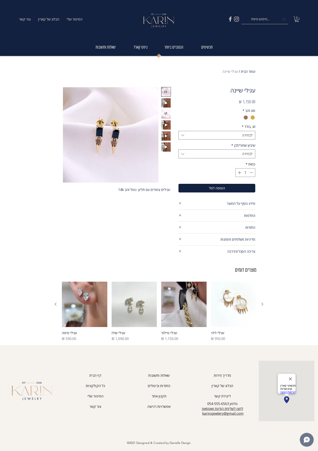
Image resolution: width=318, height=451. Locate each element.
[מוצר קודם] (262, 304)
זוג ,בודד (248, 126)
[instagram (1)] (236, 19)
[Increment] (239, 172)
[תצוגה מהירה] (233, 304)
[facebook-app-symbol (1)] (230, 19)
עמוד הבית (248, 71)
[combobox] (216, 135)
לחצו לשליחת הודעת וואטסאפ (222, 408)
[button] (297, 19)
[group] (159, 311)
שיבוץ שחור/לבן (243, 145)
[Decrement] (252, 172)
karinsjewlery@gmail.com (223, 413)
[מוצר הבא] (55, 304)
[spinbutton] (245, 172)
